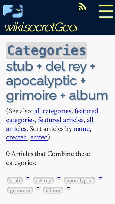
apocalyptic (79, 180)
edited (39, 137)
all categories (52, 110)
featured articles (60, 119)
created (16, 137)
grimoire (20, 190)
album (53, 190)
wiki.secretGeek (41, 27)
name (82, 128)
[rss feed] (82, 6)
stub (15, 180)
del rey (43, 180)
